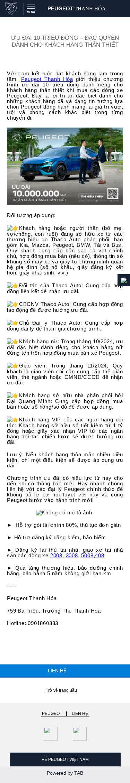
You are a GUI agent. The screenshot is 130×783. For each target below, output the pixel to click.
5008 (87, 555)
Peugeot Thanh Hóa (47, 79)
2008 (56, 555)
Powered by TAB (65, 773)
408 (99, 555)
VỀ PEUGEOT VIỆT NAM (65, 759)
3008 (72, 555)
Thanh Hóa (76, 8)
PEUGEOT (52, 713)
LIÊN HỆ (58, 670)
